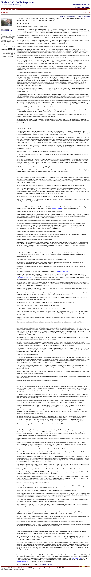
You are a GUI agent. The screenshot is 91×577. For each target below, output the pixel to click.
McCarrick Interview (62, 271)
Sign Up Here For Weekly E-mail (81, 4)
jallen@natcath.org (6, 30)
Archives (78, 7)
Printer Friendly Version (83, 16)
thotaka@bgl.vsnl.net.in (23, 561)
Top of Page (81, 566)
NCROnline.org (86, 7)
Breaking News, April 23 (24, 277)
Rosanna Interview (56, 208)
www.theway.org (76, 558)
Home (88, 566)
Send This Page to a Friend (67, 16)
